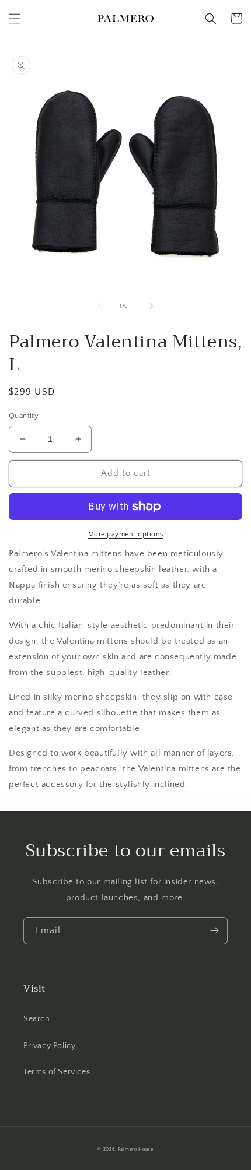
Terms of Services (56, 1072)
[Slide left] (100, 306)
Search (36, 1019)
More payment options (125, 534)
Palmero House (136, 1149)
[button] (14, 18)
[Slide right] (151, 306)
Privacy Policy (49, 1045)
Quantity (24, 416)
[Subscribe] (214, 930)
